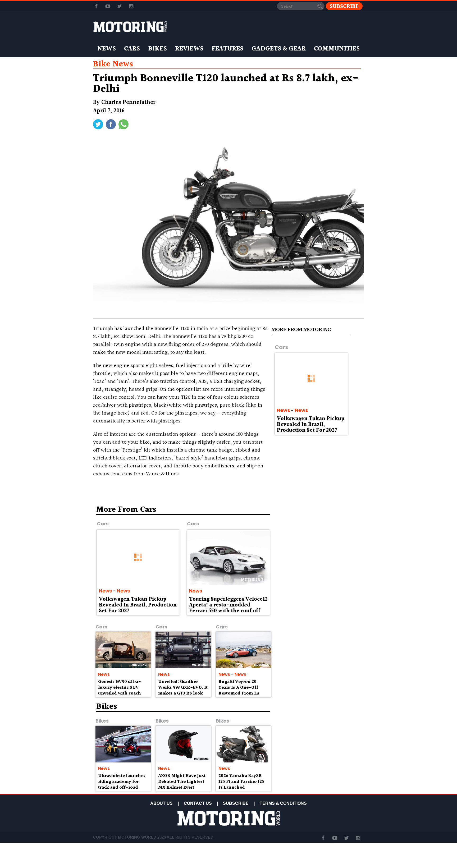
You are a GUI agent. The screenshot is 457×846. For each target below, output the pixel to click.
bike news (113, 64)
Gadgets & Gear (279, 49)
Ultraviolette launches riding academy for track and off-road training (121, 784)
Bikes (157, 49)
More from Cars (126, 509)
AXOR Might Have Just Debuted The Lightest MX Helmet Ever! (181, 781)
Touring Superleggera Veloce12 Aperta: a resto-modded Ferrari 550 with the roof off (228, 605)
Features (227, 49)
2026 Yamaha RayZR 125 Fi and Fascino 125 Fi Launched (241, 781)
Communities (337, 49)
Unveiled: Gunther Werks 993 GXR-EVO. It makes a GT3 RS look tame (183, 690)
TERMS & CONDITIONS (283, 803)
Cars (132, 49)
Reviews (189, 49)
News (106, 49)
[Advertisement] (318, 544)
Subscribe (344, 6)
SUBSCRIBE (236, 803)
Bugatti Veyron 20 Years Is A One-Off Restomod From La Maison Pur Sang (238, 690)
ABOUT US (161, 803)
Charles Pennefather (128, 102)
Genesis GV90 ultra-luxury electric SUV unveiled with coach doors (119, 690)
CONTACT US (198, 803)
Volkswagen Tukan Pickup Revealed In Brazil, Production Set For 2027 (310, 425)
